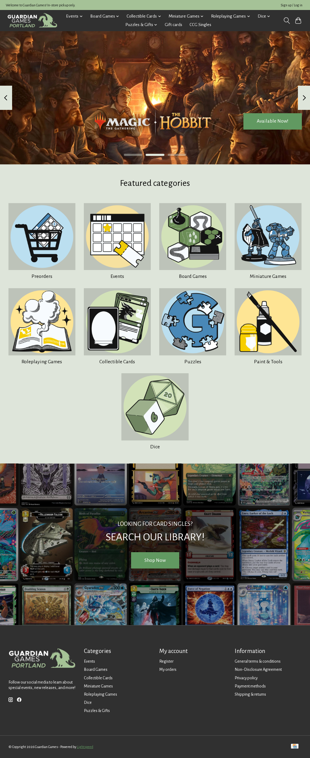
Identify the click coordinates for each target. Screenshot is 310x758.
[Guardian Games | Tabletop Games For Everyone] (32, 20)
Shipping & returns (250, 694)
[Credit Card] (294, 747)
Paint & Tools (268, 361)
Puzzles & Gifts (97, 710)
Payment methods (250, 686)
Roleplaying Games (41, 361)
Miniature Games (268, 276)
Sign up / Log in (291, 5)
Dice (155, 447)
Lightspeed (85, 747)
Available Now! (273, 121)
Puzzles (192, 361)
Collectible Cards (117, 361)
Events (117, 276)
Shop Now (155, 560)
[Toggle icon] (286, 20)
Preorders (41, 276)
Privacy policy (246, 678)
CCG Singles (200, 24)
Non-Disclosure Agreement (258, 669)
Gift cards (173, 24)
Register (166, 661)
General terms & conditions (258, 661)
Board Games (193, 276)
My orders (167, 669)
